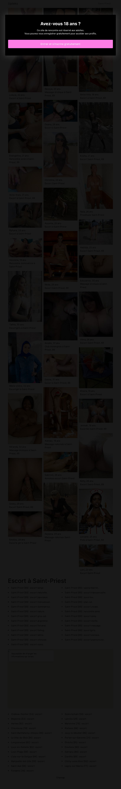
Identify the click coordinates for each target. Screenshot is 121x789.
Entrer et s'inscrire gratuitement (60, 44)
